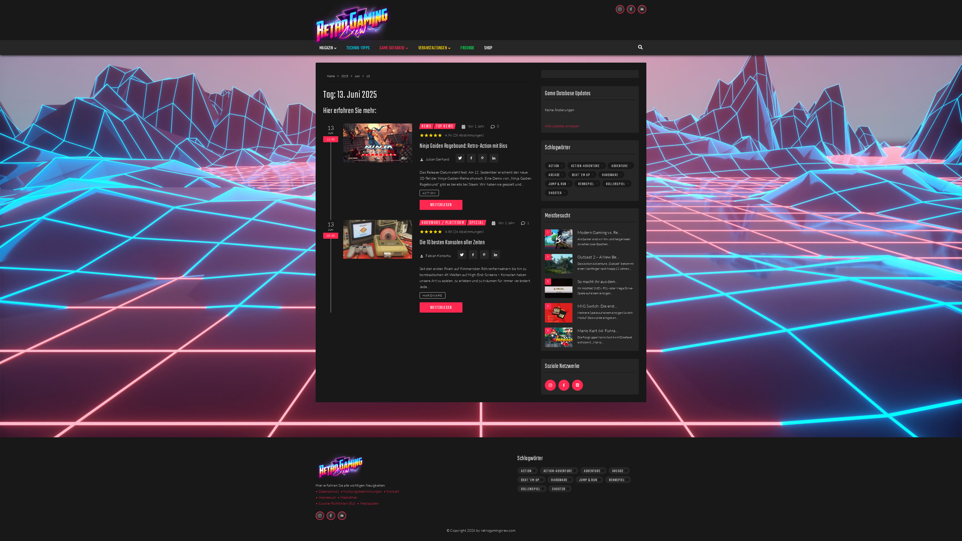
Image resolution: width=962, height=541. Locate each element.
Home (331, 76)
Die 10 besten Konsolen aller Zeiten (452, 242)
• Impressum (326, 497)
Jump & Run (557, 184)
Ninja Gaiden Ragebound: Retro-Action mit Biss (463, 146)
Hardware (432, 295)
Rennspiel (586, 184)
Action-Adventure (585, 166)
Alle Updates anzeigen (562, 126)
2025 (344, 76)
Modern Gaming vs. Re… (599, 232)
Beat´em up (581, 175)
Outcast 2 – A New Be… (598, 256)
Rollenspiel (615, 184)
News (426, 126)
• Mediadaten (368, 503)
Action (429, 193)
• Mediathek (347, 497)
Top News (444, 126)
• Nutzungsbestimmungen (361, 491)
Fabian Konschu (438, 255)
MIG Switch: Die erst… (597, 306)
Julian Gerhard (437, 159)
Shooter (555, 193)
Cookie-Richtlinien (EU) (337, 503)
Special (476, 222)
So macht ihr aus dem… (597, 281)
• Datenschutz (327, 491)
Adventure (620, 166)
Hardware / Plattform (443, 222)
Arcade (554, 175)
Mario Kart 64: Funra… (597, 330)
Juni (357, 76)
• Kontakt (391, 491)
